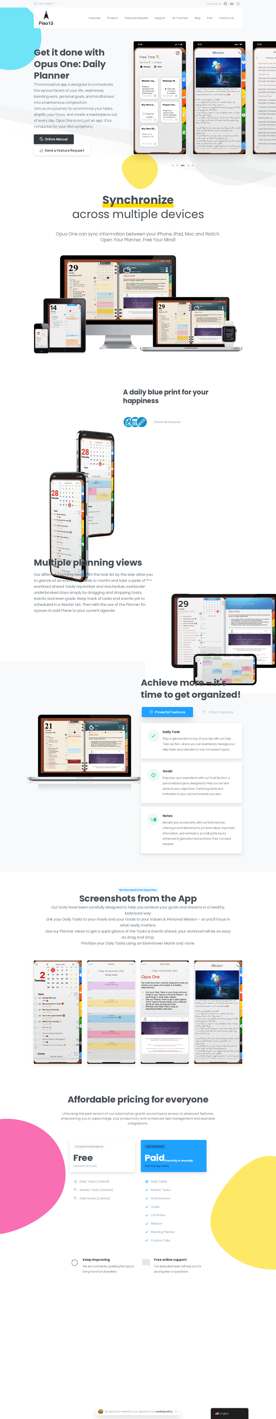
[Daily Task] (128, 422)
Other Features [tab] (221, 712)
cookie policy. (164, 1411)
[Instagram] (238, 3)
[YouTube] (231, 3)
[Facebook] (225, 3)
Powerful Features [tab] (169, 712)
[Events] (135, 422)
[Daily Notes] (141, 422)
